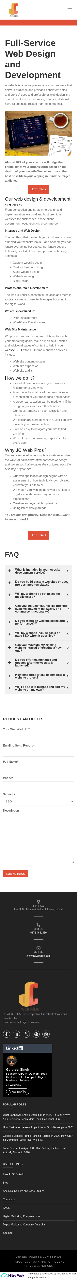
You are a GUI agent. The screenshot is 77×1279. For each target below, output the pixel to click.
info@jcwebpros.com (38, 955)
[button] (38, 189)
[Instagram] (46, 1034)
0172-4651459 (38, 932)
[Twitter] (27, 1034)
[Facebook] (7, 1034)
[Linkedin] (17, 1034)
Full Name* (10, 761)
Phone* (8, 778)
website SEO (13, 350)
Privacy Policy (51, 1261)
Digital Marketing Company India (21, 1216)
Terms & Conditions (38, 1265)
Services (9, 794)
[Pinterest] (36, 1034)
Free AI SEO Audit (13, 1174)
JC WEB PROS (52, 1256)
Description (11, 810)
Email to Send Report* (18, 745)
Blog (5, 1182)
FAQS (6, 1207)
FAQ (34, 1261)
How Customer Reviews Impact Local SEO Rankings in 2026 (38, 1127)
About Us (21, 1261)
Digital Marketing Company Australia (24, 1224)
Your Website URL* (16, 729)
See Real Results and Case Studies (23, 1190)
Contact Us (9, 1199)
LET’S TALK (38, 189)
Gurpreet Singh (17, 1069)
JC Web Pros (13, 1085)
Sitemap (7, 1232)
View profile (17, 1091)
